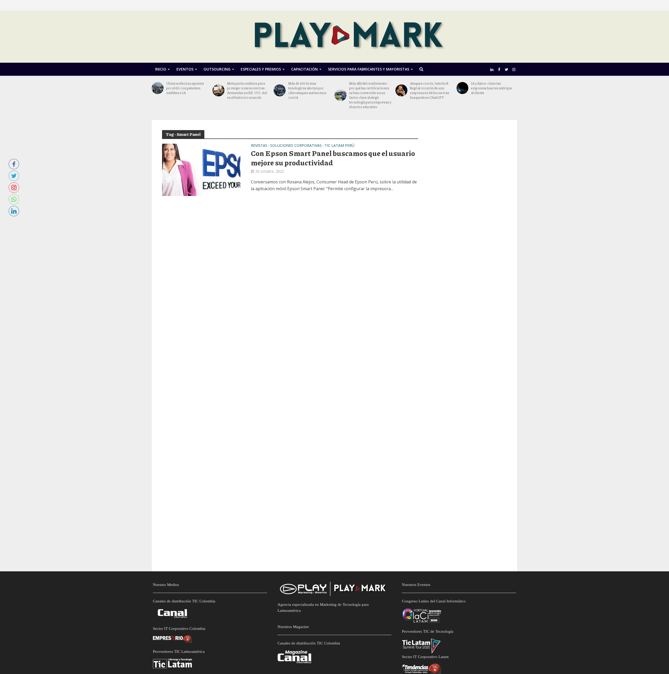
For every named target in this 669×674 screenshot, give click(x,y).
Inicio (160, 69)
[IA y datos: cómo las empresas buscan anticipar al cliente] (463, 88)
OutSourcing (217, 69)
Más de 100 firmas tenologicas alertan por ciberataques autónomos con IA (307, 90)
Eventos (184, 69)
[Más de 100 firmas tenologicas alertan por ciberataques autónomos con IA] (280, 90)
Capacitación (304, 69)
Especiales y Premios (261, 69)
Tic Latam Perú (339, 146)
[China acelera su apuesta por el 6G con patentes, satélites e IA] (158, 88)
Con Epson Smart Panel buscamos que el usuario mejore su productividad (333, 157)
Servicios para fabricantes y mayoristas (368, 69)
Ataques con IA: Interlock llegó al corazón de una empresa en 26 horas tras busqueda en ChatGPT (429, 90)
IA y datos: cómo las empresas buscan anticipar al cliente (491, 88)
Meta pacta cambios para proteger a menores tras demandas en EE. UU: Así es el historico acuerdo (247, 90)
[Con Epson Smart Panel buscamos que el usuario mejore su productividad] (201, 169)
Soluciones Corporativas (296, 146)
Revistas (259, 146)
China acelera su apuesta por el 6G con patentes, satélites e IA (185, 88)
